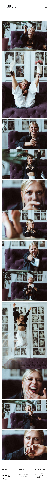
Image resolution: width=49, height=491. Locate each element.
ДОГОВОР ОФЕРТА (39, 475)
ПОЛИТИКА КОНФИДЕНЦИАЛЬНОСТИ (41, 477)
